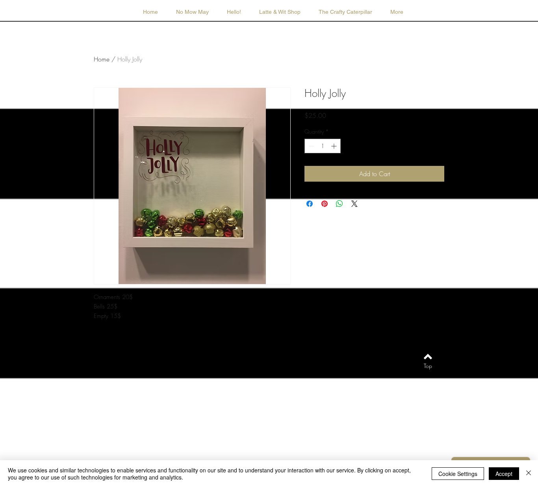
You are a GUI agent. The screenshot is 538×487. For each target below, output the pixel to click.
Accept (503, 474)
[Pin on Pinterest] (324, 203)
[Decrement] (310, 146)
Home (101, 59)
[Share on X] (354, 203)
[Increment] (334, 146)
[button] (280, 12)
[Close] (528, 474)
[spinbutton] (322, 146)
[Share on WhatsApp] (339, 203)
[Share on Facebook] (309, 203)
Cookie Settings (457, 474)
